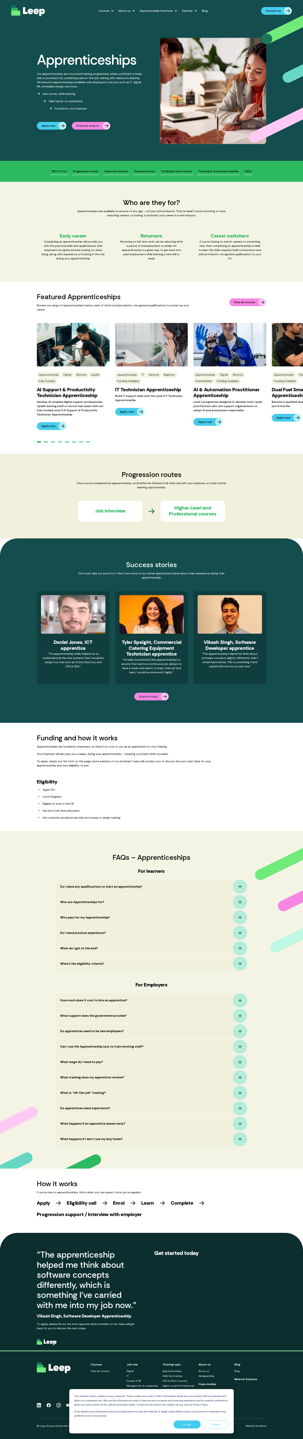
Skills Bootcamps (173, 1376)
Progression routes (85, 171)
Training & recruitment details (218, 171)
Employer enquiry (87, 126)
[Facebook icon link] (49, 1405)
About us (203, 1371)
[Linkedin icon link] (39, 1405)
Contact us (273, 11)
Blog (204, 11)
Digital (130, 1371)
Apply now (48, 126)
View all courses (244, 302)
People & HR (134, 1380)
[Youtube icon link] (68, 1405)
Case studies (207, 1384)
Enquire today (148, 696)
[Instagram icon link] (58, 1405)
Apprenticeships (172, 1371)
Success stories (144, 171)
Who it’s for (59, 171)
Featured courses (116, 171)
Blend (263, 1425)
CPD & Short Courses (175, 1380)
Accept (187, 1424)
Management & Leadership (142, 1385)
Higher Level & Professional (178, 1385)
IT (128, 1376)
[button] (39, 442)
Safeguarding (206, 1376)
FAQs (248, 171)
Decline (215, 1424)
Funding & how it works (176, 171)
